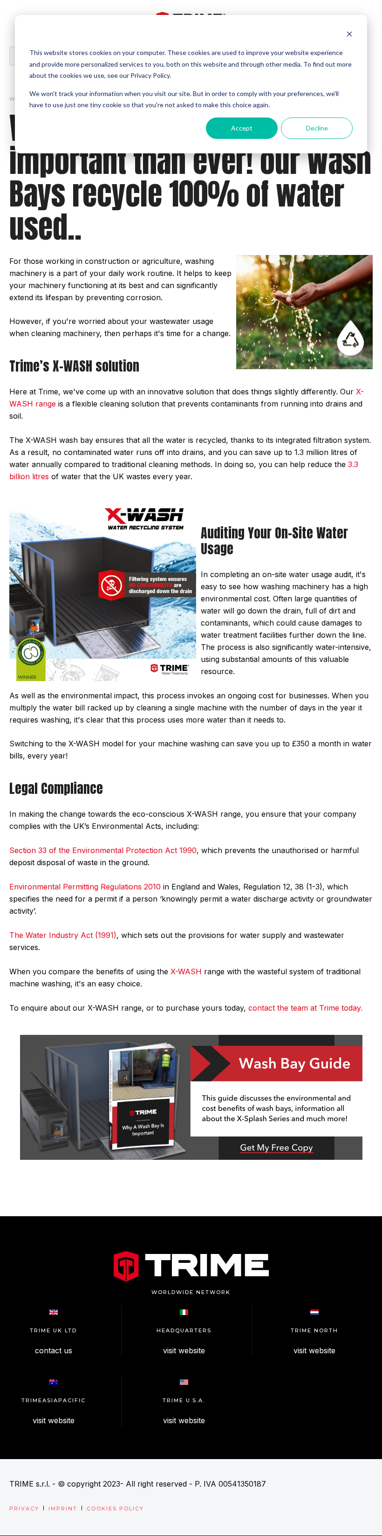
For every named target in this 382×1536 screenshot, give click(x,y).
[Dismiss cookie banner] (349, 35)
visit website (184, 1350)
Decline (317, 128)
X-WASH (186, 971)
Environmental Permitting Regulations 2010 (85, 886)
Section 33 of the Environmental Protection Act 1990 (103, 850)
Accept (241, 128)
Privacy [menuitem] (24, 1508)
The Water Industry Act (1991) (62, 935)
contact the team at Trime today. (305, 1008)
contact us (53, 1350)
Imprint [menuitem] (62, 1508)
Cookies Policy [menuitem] (115, 1508)
